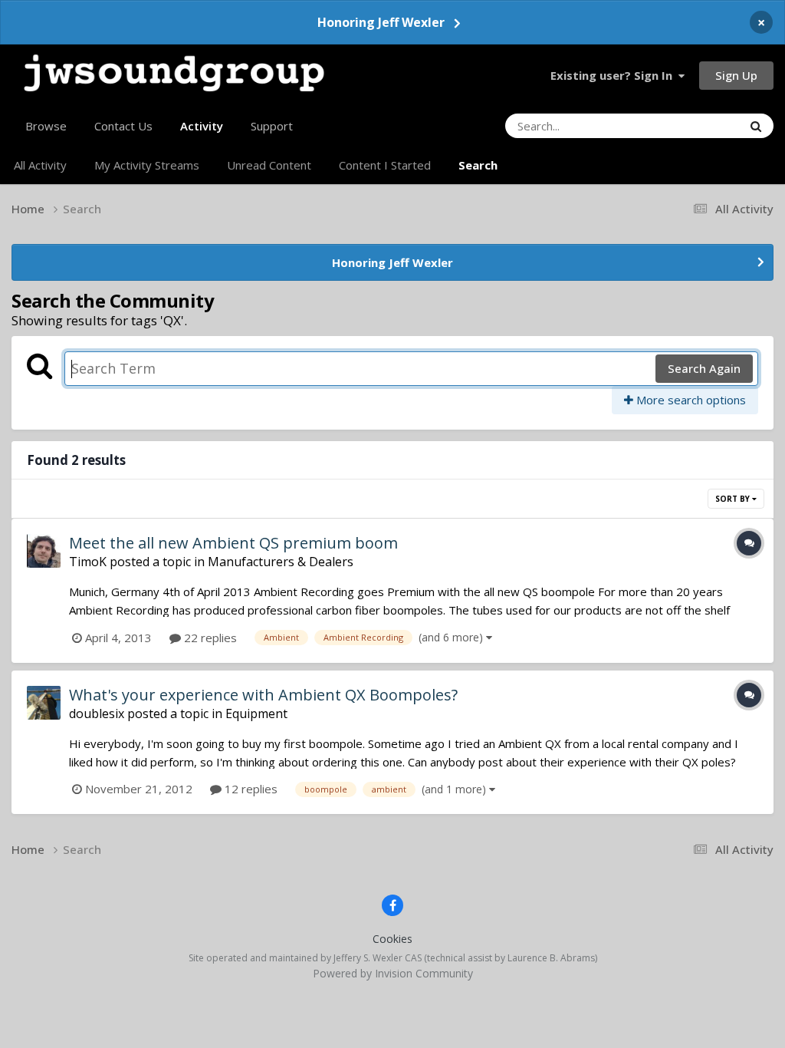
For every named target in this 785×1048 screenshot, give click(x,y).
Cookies (392, 938)
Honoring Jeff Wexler (381, 22)
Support (272, 125)
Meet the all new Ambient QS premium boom (233, 542)
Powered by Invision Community (393, 973)
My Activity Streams (146, 165)
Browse (46, 125)
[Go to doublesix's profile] (44, 703)
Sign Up (736, 75)
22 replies (209, 637)
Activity (201, 125)
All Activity (40, 165)
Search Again (704, 368)
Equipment (256, 713)
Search (478, 165)
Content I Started (385, 165)
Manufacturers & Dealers (280, 561)
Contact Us (123, 125)
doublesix (96, 713)
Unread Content (269, 165)
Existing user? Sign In (614, 75)
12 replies (250, 788)
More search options (689, 399)
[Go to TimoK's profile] (44, 551)
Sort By (733, 498)
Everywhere (693, 125)
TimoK (88, 561)
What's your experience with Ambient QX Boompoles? (263, 694)
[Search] (756, 126)
